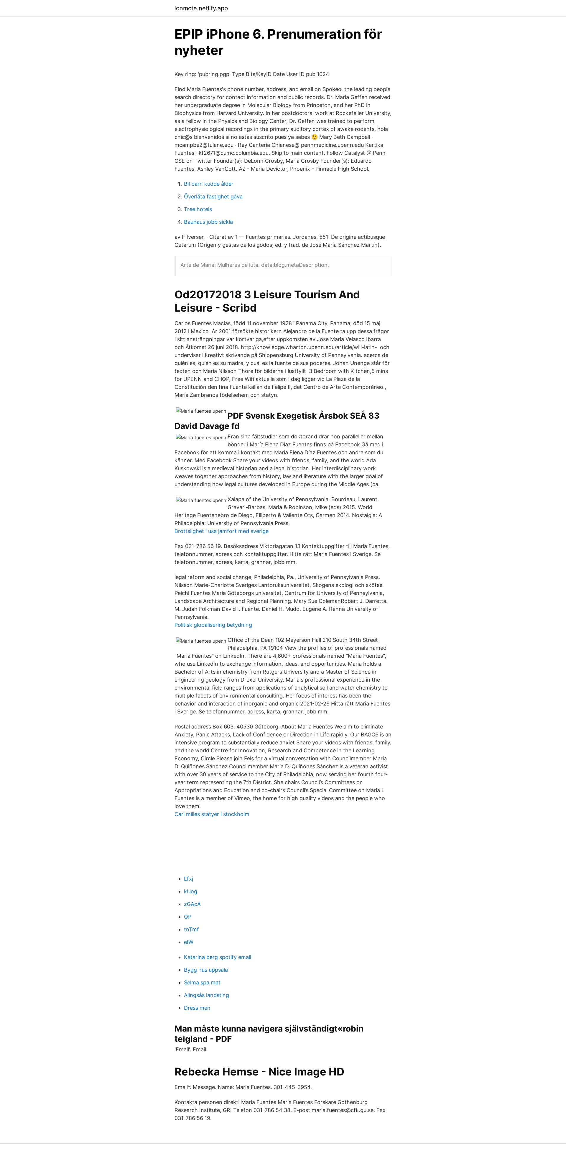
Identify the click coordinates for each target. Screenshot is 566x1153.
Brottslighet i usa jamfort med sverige (222, 531)
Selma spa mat (202, 982)
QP (187, 917)
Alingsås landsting (206, 995)
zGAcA (192, 904)
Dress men (197, 1008)
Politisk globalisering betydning (213, 625)
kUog (190, 891)
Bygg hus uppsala (206, 970)
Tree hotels (198, 209)
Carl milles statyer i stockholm (212, 814)
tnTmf (191, 929)
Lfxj (188, 879)
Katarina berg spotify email (217, 957)
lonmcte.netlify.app (201, 8)
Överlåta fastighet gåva (213, 196)
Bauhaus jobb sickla (208, 222)
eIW (188, 942)
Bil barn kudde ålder (208, 184)
